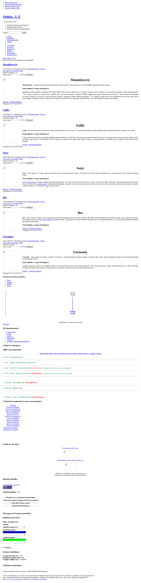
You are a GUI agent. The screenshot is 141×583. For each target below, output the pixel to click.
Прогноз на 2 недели (10, 430)
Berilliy (9, 284)
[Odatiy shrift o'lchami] (15, 27)
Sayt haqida (11, 53)
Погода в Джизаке (13, 424)
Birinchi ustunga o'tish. (12, 6)
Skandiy (9, 282)
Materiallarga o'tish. (11, 2)
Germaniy (8, 236)
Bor (5, 197)
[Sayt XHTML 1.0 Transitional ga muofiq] (32, 579)
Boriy (9, 280)
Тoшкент (13, 405)
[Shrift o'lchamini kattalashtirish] (18, 25)
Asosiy (9, 36)
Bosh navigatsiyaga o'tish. (13, 4)
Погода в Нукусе (13, 414)
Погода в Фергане (13, 407)
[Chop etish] (13, 71)
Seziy (5, 152)
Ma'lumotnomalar (12, 40)
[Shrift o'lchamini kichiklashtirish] (18, 29)
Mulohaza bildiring (15, 102)
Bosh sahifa (7, 58)
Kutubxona (10, 49)
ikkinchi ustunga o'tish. (12, 8)
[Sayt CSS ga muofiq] (10, 579)
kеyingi (72, 311)
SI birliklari (10, 45)
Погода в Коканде (13, 426)
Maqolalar (10, 38)
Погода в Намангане (13, 411)
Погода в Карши (13, 418)
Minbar (9, 51)
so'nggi (72, 313)
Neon (9, 286)
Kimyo (42, 69)
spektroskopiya (42, 184)
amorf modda (46, 219)
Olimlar (9, 42)
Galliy (6, 110)
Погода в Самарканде (13, 416)
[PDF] (20, 71)
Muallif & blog (12, 55)
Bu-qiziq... (10, 47)
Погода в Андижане (13, 409)
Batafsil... (6, 102)
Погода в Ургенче (13, 413)
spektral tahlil (31, 182)
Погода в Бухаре (13, 422)
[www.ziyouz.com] (70, 454)
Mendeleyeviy (10, 64)
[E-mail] (6, 71)
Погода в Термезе (13, 420)
